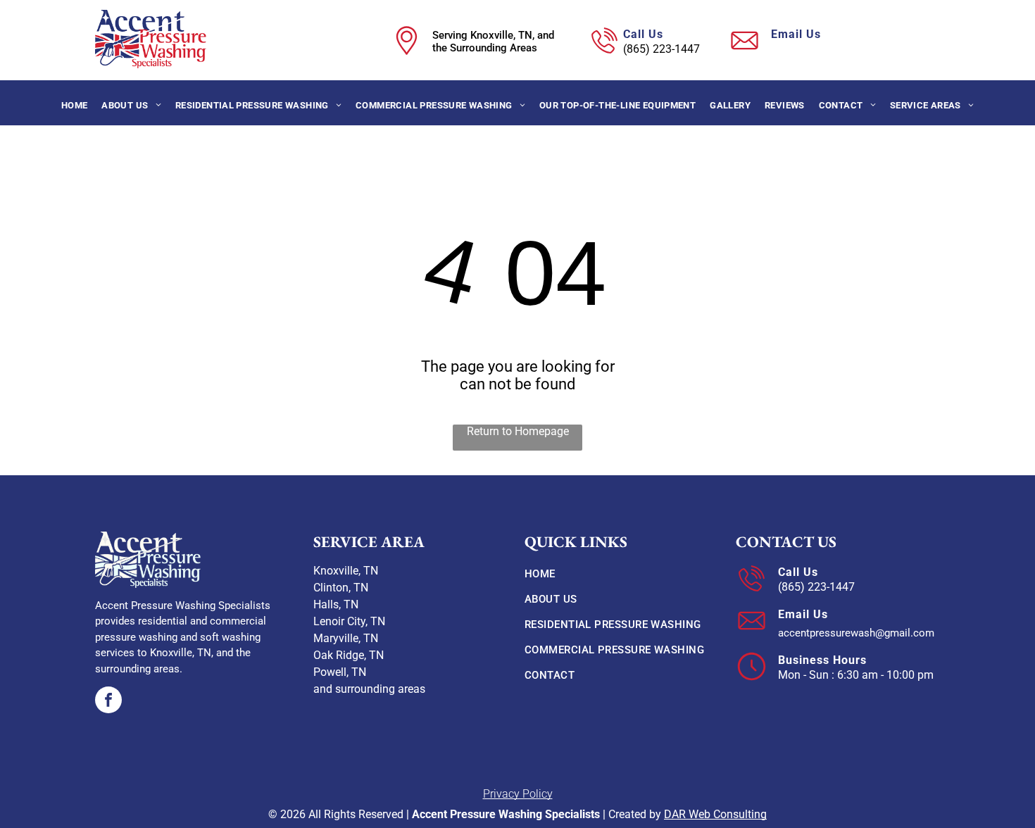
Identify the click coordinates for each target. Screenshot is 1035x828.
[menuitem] (74, 104)
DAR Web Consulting (715, 814)
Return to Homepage (518, 431)
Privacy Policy (518, 794)
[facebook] (108, 701)
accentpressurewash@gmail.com (853, 49)
